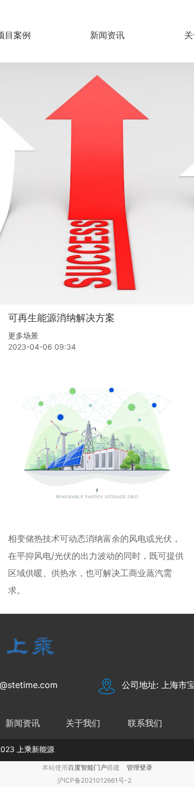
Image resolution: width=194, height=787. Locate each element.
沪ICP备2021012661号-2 (94, 780)
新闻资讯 (107, 35)
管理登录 (140, 767)
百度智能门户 (87, 767)
